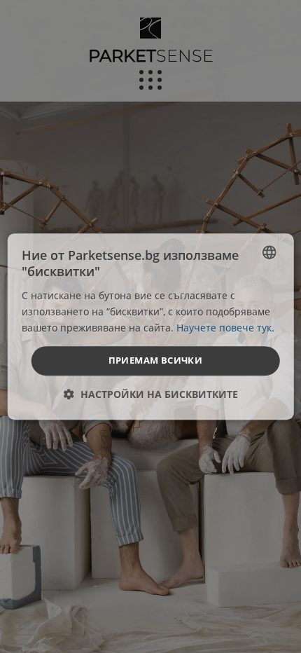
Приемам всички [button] (155, 360)
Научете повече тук (224, 327)
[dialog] (151, 326)
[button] (151, 394)
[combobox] (269, 252)
